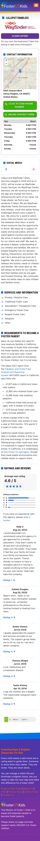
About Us (28, 788)
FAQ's (4, 792)
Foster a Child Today (11, 788)
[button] (20, 71)
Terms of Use (31, 792)
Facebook (6, 169)
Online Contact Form (21, 114)
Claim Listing (20, 36)
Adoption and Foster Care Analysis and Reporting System (16, 372)
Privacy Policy (16, 792)
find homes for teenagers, (17, 452)
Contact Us (8, 795)
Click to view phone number (21, 105)
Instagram (33, 169)
